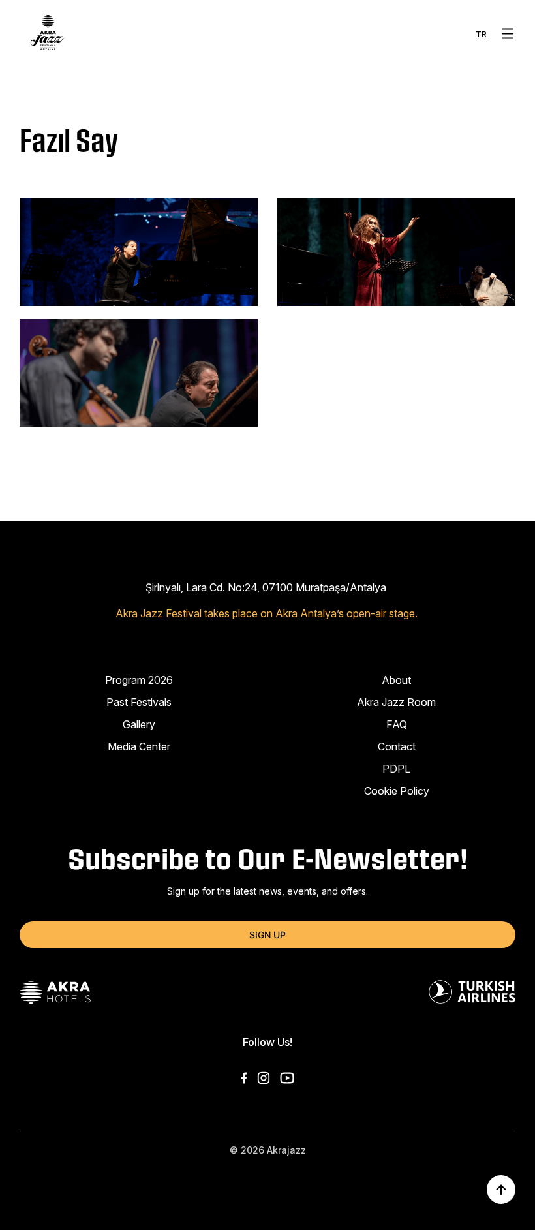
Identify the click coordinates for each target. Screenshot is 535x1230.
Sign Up (267, 934)
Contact (397, 746)
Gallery (139, 724)
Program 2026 (139, 679)
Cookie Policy (396, 790)
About (396, 679)
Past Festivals (139, 702)
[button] (507, 33)
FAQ (396, 724)
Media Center (139, 746)
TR (481, 34)
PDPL (396, 768)
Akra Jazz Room (396, 702)
